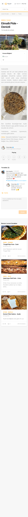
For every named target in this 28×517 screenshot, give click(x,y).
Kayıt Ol (18, 3)
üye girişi (19, 199)
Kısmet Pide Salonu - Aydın (12, 314)
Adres (3, 137)
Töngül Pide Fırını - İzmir (11, 244)
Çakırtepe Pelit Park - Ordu (12, 278)
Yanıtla (6, 193)
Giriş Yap (24, 3)
